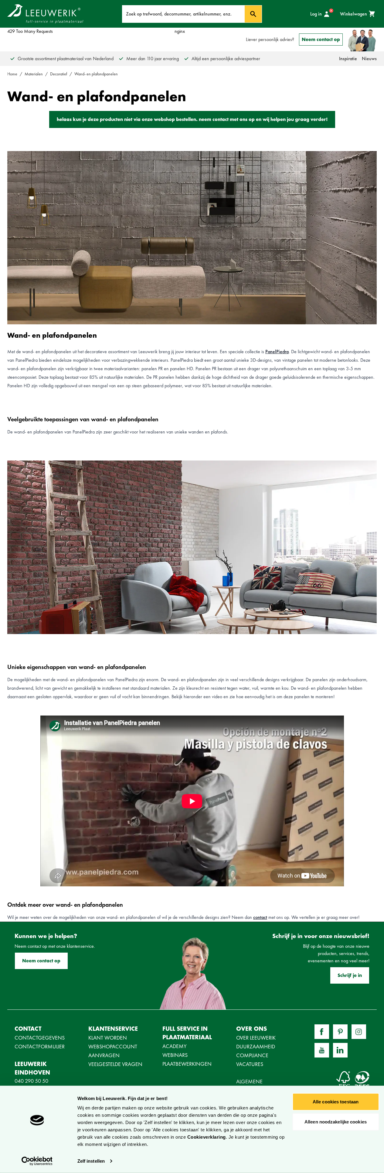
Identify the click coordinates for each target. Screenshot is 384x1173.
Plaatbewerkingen (187, 1063)
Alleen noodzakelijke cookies (335, 1121)
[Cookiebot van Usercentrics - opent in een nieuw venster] (36, 1161)
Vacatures (249, 1064)
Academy (174, 1046)
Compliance (252, 1055)
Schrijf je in (350, 975)
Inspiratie (348, 58)
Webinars (175, 1054)
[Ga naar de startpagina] (45, 13)
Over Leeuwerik (256, 1037)
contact (260, 917)
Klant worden (107, 1037)
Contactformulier (40, 1046)
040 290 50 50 (31, 1080)
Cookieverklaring (206, 1137)
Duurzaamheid (255, 1046)
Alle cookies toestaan (336, 1101)
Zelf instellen (91, 1161)
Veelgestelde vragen (115, 1064)
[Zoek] (253, 13)
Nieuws (369, 58)
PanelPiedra (277, 351)
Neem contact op (321, 39)
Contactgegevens (40, 1037)
